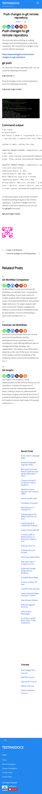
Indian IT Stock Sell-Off (30, 530)
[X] (17, 27)
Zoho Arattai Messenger (26, 612)
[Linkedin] (8, 27)
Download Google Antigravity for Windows (28, 570)
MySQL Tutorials (27, 686)
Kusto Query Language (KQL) (30, 457)
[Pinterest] (21, 27)
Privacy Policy (7, 772)
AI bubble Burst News (29, 577)
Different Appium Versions (28, 606)
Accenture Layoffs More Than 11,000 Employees (28, 620)
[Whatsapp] (4, 27)
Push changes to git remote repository (20, 15)
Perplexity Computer (29, 503)
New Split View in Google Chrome (28, 563)
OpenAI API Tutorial (29, 682)
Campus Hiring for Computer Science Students (28, 482)
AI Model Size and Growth (28, 551)
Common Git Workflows (14, 324)
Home (4, 760)
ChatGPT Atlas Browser (30, 589)
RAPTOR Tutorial (27, 677)
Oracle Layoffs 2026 (29, 498)
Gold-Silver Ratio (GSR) (30, 557)
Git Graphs (7, 370)
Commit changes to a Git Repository (21, 253)
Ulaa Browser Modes (29, 600)
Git (25, 22)
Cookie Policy (7, 777)
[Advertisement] (11, 421)
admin (18, 22)
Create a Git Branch (14, 250)
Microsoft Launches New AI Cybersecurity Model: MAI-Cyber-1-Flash (29, 472)
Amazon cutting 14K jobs (29, 583)
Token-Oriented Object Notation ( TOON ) (30, 594)
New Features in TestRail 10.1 (27, 509)
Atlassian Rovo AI (28, 546)
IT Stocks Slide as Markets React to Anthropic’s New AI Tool (28, 538)
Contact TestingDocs (9, 768)
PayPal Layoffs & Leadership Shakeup (29, 524)
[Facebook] (13, 27)
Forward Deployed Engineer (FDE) (28, 463)
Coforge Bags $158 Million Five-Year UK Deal (29, 516)
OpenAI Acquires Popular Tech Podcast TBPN (30, 491)
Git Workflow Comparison (15, 279)
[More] (25, 27)
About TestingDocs (9, 764)
